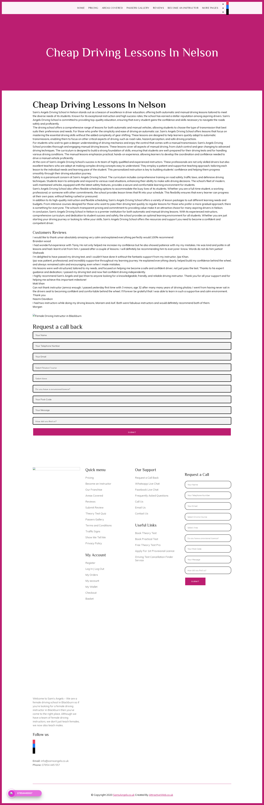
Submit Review (94, 507)
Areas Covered (94, 495)
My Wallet (91, 586)
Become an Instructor (98, 483)
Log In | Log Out (94, 568)
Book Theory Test (146, 533)
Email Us (140, 507)
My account (92, 580)
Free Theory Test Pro (148, 545)
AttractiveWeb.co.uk (161, 794)
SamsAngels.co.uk (123, 794)
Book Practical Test (146, 539)
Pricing (89, 477)
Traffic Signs (92, 531)
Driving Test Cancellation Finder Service (154, 558)
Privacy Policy (93, 543)
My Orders (91, 574)
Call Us (139, 501)
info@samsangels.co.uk (51, 760)
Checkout (91, 592)
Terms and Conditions (98, 525)
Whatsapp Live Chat (147, 483)
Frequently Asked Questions (151, 495)
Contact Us (141, 513)
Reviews (90, 501)
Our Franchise (93, 489)
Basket (89, 598)
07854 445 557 (46, 764)
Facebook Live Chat (146, 489)
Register (90, 562)
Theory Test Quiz (95, 513)
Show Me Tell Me (95, 537)
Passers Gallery (94, 519)
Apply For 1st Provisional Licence (154, 551)
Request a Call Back (147, 477)
